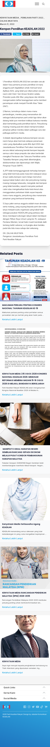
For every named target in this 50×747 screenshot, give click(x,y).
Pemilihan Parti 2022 (32, 17)
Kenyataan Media (9, 17)
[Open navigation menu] (37, 4)
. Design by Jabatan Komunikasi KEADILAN (25, 715)
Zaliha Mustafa (9, 21)
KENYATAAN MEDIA (11, 661)
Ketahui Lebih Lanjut (12, 319)
